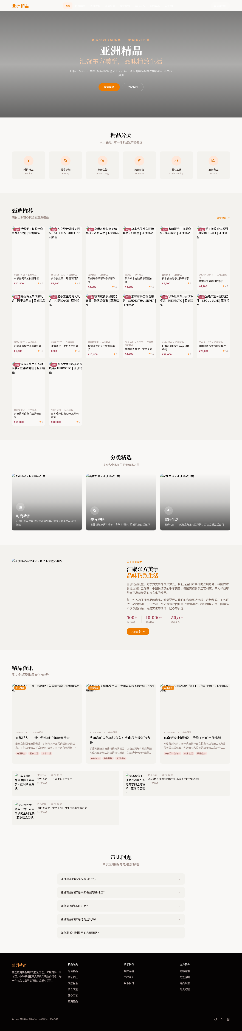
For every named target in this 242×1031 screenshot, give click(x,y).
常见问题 (185, 989)
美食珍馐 (125, 5)
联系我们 (222, 5)
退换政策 (185, 983)
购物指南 (185, 971)
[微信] (222, 1019)
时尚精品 (80, 5)
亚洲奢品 (155, 5)
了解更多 (136, 631)
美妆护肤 (95, 5)
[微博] (215, 1019)
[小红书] (228, 1019)
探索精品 (109, 87)
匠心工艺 (140, 5)
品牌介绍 (129, 971)
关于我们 (170, 5)
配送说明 (185, 977)
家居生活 (110, 5)
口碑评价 (129, 977)
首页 (67, 5)
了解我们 (133, 87)
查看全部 (222, 217)
